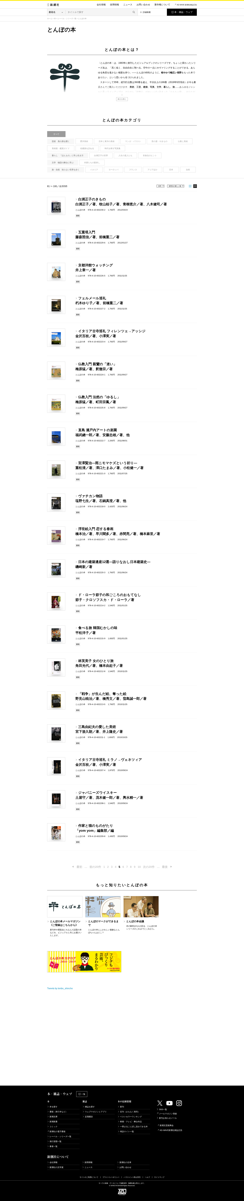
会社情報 (101, 4)
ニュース (127, 4)
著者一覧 (53, 1146)
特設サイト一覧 (127, 1131)
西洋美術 (84, 141)
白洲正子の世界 (101, 155)
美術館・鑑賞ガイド (61, 148)
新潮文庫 (53, 1116)
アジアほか (152, 169)
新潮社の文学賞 (56, 1167)
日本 (171, 169)
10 (139, 866)
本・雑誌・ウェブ (183, 12)
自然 (188, 169)
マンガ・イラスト (133, 141)
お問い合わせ (143, 4)
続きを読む (122, 99)
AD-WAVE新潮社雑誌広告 (171, 1130)
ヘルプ (147, 1177)
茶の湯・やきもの (159, 141)
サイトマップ (159, 1177)
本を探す (53, 1107)
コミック (53, 1126)
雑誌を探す (90, 1107)
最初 (79, 866)
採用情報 (114, 4)
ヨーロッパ (113, 169)
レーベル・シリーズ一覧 (67, 19)
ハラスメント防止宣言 (132, 1177)
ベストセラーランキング (131, 1116)
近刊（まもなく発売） (130, 1112)
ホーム (49, 19)
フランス (133, 169)
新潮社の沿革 (125, 1162)
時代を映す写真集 (112, 148)
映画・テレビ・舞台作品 (131, 1121)
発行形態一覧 (55, 1141)
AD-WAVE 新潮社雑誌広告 (187, 5)
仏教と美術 (183, 141)
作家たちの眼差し (92, 162)
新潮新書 (53, 1121)
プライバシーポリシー (111, 1177)
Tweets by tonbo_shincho (60, 988)
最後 (165, 866)
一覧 (83, 1094)
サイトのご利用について (89, 1177)
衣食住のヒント (150, 155)
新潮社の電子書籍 (57, 1131)
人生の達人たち (125, 155)
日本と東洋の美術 (107, 141)
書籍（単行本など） (58, 1112)
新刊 (122, 1107)
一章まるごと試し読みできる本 (134, 1126)
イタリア (94, 169)
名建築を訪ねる (87, 148)
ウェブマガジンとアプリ (96, 1112)
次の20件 (149, 866)
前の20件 (95, 866)
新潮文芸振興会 (167, 1125)
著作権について (162, 4)
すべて (56, 134)
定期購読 (89, 1116)
